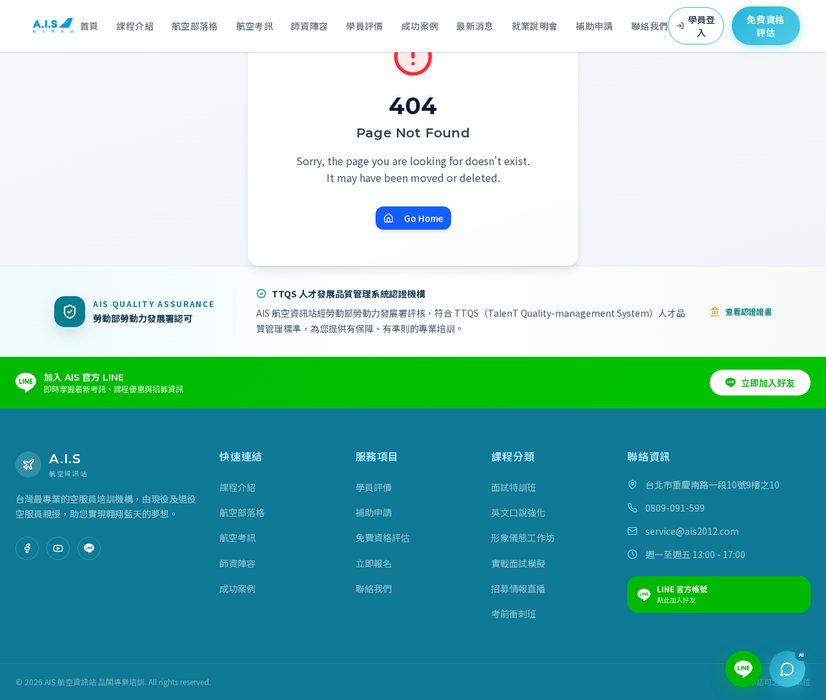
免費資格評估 (766, 26)
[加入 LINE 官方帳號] (89, 548)
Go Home (423, 218)
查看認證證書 (748, 311)
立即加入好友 (768, 382)
